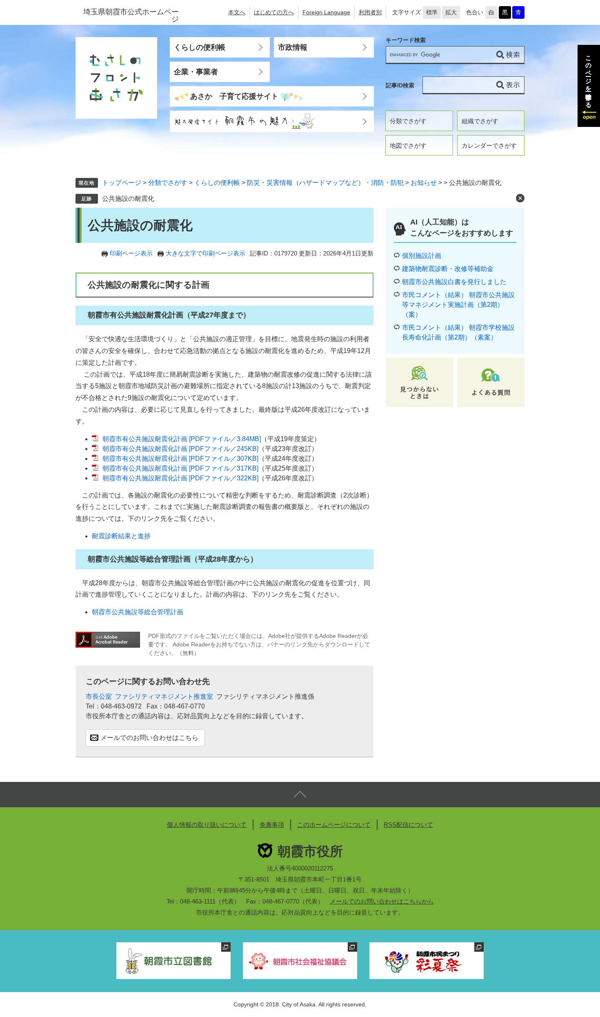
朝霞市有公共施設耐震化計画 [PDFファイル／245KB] (180, 448)
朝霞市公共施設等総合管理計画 (137, 611)
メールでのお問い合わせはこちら (149, 737)
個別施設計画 (421, 255)
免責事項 (272, 824)
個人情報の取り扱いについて (207, 824)
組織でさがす (480, 121)
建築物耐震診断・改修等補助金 (447, 268)
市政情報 (292, 47)
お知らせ (424, 182)
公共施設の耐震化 (128, 198)
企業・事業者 (196, 72)
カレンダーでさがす (489, 145)
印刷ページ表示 (131, 253)
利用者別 (370, 12)
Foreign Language (326, 12)
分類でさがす (408, 121)
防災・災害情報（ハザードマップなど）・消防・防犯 (325, 182)
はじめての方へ (274, 12)
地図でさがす (408, 145)
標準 (432, 12)
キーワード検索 (406, 40)
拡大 (451, 12)
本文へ (236, 12)
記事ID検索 (400, 85)
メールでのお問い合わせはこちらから (382, 901)
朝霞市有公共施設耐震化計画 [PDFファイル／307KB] (180, 458)
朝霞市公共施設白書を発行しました (454, 281)
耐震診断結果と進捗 (121, 536)
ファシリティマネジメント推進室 (164, 696)
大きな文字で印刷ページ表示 (205, 253)
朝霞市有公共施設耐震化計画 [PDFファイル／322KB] (180, 478)
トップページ (121, 182)
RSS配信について (408, 824)
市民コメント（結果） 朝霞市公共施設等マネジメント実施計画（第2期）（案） (458, 304)
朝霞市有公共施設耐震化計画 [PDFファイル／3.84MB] (181, 438)
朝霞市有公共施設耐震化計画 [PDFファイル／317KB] (180, 468)
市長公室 (99, 696)
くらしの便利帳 (199, 47)
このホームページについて (334, 824)
